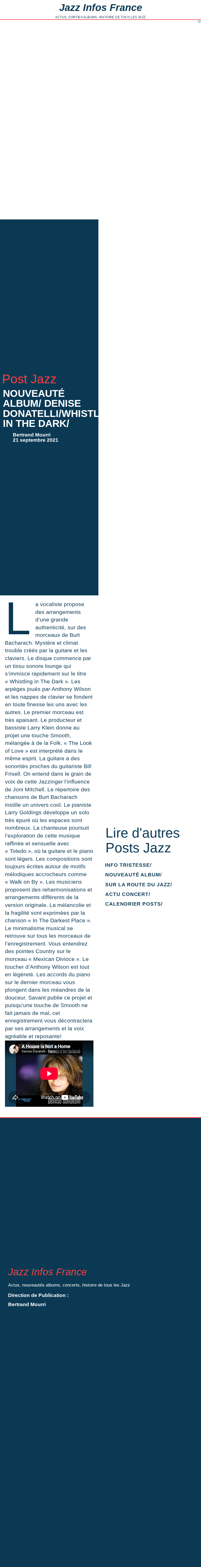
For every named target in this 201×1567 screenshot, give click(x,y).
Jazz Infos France (100, 7)
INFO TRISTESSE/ (128, 865)
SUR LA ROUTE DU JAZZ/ (138, 884)
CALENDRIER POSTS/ (133, 904)
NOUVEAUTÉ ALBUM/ (133, 874)
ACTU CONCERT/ (127, 894)
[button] (199, 21)
